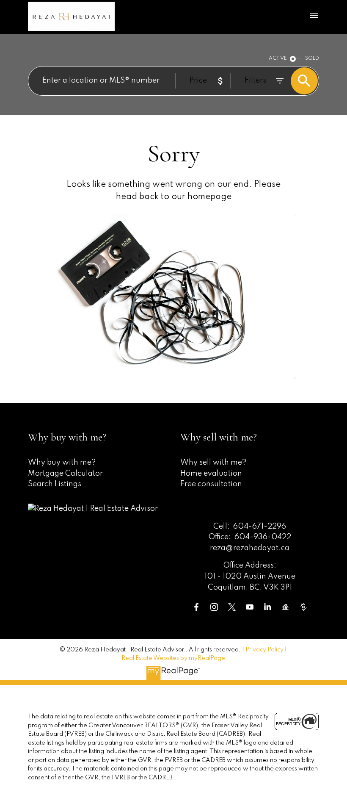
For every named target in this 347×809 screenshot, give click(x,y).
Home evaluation (211, 473)
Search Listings (54, 484)
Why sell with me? (213, 462)
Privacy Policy (264, 650)
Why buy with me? (62, 462)
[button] (196, 607)
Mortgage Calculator (65, 473)
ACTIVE (277, 58)
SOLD (312, 58)
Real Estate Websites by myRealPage (173, 658)
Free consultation (211, 484)
